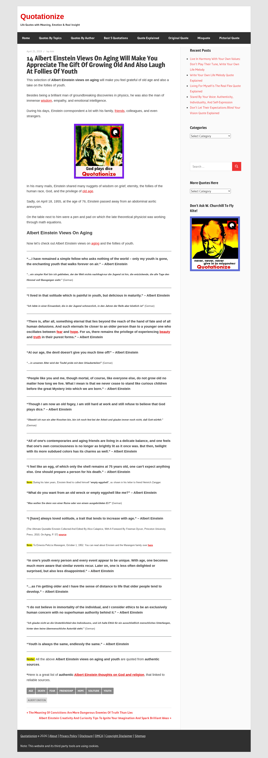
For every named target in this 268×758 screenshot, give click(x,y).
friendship (66, 690)
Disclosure (86, 736)
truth (37, 337)
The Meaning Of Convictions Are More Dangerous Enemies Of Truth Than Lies (81, 712)
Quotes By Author (83, 38)
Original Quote (178, 38)
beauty (165, 332)
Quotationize (42, 16)
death (41, 690)
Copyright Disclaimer (118, 736)
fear (60, 332)
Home (26, 38)
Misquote (204, 38)
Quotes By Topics (50, 38)
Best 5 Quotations (116, 38)
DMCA (99, 736)
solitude (93, 690)
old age (87, 191)
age (31, 690)
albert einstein (37, 700)
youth (107, 690)
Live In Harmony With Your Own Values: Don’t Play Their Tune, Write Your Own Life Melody (215, 64)
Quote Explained (148, 38)
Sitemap (140, 736)
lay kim (50, 51)
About (53, 736)
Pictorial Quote (229, 38)
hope (74, 332)
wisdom (46, 100)
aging (95, 243)
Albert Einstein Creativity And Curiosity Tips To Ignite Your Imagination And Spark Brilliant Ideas (104, 718)
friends (120, 111)
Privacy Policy (68, 736)
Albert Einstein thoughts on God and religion (109, 675)
